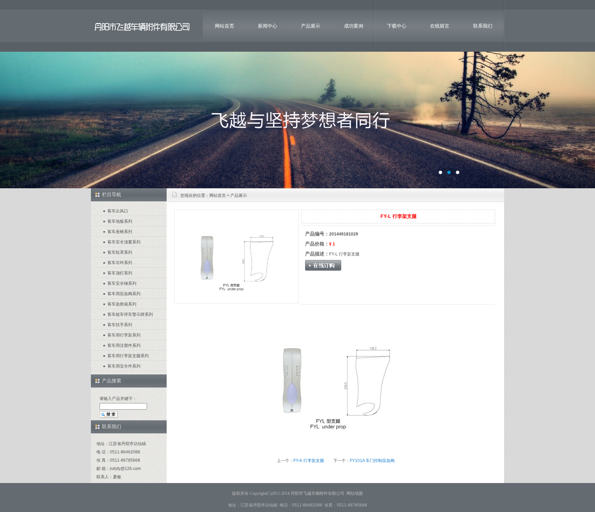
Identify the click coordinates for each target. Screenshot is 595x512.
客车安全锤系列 (121, 283)
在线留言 (439, 26)
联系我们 (482, 26)
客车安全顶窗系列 (123, 242)
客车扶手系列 (119, 324)
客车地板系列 (119, 221)
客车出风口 (117, 211)
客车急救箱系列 (121, 304)
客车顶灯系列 (119, 273)
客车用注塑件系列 (123, 345)
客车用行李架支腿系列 (128, 355)
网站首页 (224, 26)
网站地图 (354, 493)
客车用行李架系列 (123, 335)
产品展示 (310, 26)
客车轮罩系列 (119, 252)
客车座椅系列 (119, 231)
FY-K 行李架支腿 (308, 460)
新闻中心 (267, 26)
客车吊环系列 (119, 262)
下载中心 (396, 26)
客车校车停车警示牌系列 (130, 314)
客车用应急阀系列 (123, 293)
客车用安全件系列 (123, 366)
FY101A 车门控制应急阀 (372, 460)
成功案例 (353, 26)
